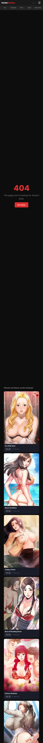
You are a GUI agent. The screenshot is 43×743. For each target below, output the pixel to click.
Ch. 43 (8, 573)
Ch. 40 (8, 511)
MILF (29, 8)
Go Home (21, 205)
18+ (5, 8)
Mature (38, 8)
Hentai (8, 3)
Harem (13, 8)
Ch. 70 (8, 696)
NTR (21, 8)
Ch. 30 (8, 449)
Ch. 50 (8, 635)
